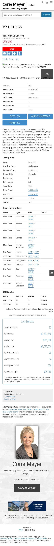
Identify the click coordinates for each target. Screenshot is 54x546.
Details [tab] (5, 59)
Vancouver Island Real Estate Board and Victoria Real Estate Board (23, 539)
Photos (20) (15, 116)
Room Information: (12, 208)
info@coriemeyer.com (39, 517)
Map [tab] (17, 59)
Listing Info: (9, 157)
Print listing (15, 122)
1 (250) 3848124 (9, 397)
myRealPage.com (27, 530)
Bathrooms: (8, 292)
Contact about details (40, 116)
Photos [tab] (11, 59)
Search (46, 15)
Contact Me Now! (27, 488)
